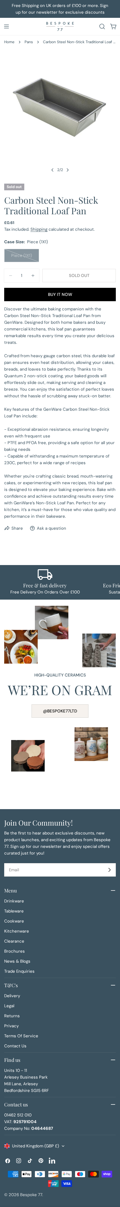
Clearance (14, 941)
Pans (29, 42)
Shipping (38, 229)
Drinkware (14, 901)
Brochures (14, 951)
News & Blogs (17, 961)
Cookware (14, 921)
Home (9, 42)
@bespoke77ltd (60, 711)
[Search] (102, 26)
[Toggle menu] (6, 26)
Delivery (12, 996)
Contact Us (15, 1046)
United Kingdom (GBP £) (35, 1146)
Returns (12, 1016)
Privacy (11, 1026)
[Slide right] (67, 170)
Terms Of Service (21, 1036)
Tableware (14, 911)
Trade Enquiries (19, 971)
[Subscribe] (109, 870)
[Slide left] (52, 170)
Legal (9, 1006)
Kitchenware (16, 931)
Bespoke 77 (31, 1195)
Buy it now (60, 294)
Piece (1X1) (25, 257)
